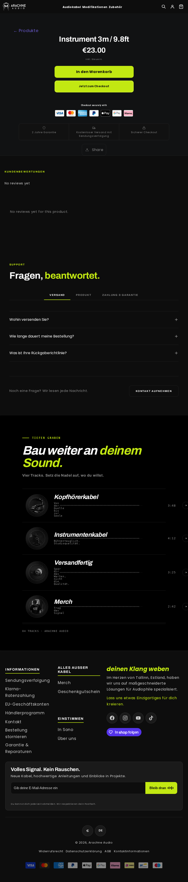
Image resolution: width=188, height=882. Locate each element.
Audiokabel (72, 7)
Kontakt (13, 722)
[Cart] (181, 6)
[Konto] (172, 6)
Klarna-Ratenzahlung (20, 692)
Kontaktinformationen (131, 851)
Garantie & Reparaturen (18, 748)
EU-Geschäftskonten (27, 704)
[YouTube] (138, 717)
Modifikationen (94, 7)
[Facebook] (112, 717)
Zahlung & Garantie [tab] (120, 295)
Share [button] (97, 149)
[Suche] (163, 6)
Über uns (67, 738)
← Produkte (26, 30)
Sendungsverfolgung (27, 680)
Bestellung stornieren (16, 733)
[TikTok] (151, 717)
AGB (108, 851)
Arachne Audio (100, 842)
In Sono (65, 729)
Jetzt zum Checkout (94, 86)
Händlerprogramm (24, 713)
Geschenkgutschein (79, 691)
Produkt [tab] (83, 295)
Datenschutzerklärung (84, 851)
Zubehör (115, 7)
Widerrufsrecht (51, 851)
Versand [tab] (57, 295)
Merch (64, 682)
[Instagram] (125, 717)
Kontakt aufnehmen (154, 391)
